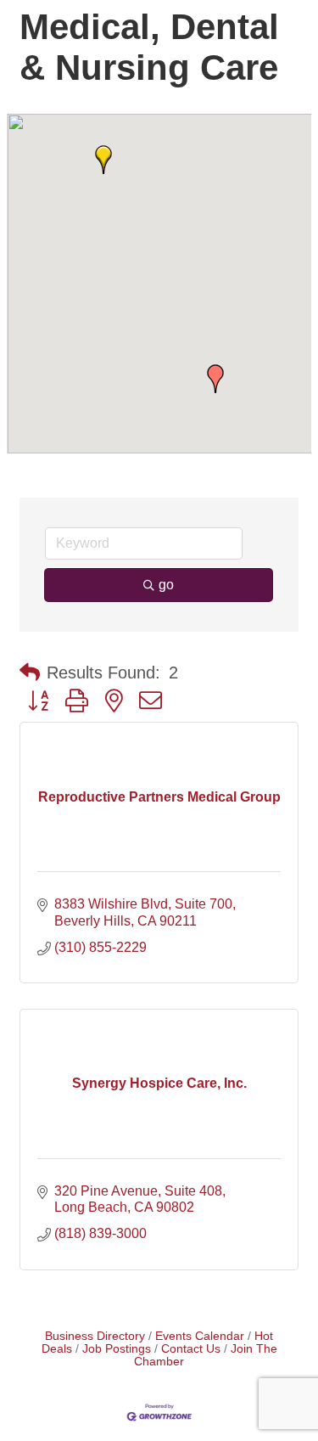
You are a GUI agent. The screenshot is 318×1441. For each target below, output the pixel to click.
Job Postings (116, 1348)
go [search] (166, 584)
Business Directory (95, 1336)
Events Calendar (199, 1336)
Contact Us (190, 1348)
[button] (103, 159)
